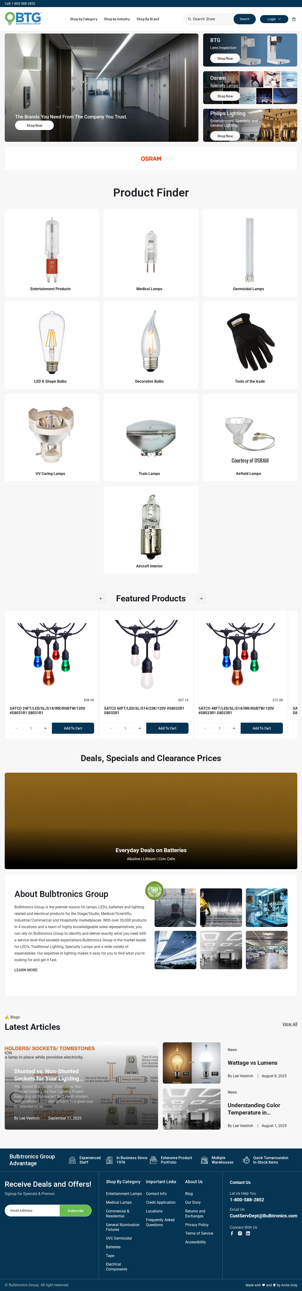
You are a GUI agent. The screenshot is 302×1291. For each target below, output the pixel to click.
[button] (83, 19)
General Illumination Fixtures (122, 1227)
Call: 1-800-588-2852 (20, 3)
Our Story (193, 1202)
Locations (154, 1211)
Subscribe (76, 1211)
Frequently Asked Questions (160, 1222)
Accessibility (195, 1242)
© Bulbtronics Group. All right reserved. (37, 1285)
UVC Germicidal (119, 1238)
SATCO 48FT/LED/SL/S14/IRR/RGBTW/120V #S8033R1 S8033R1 (236, 710)
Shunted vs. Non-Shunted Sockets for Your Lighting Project (46, 1075)
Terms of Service (199, 1233)
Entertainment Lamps (124, 1193)
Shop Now (34, 125)
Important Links (161, 1181)
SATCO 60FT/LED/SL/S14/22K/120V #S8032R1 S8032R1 (144, 710)
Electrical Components (116, 1266)
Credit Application (161, 1202)
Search (244, 19)
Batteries (113, 1247)
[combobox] (220, 19)
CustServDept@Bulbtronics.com (263, 1216)
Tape (110, 1255)
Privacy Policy (197, 1225)
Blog (189, 1193)
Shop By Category (123, 1181)
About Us (194, 1181)
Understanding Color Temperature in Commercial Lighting (254, 1109)
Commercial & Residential (117, 1213)
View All (289, 1024)
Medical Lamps (119, 1202)
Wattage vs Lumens (252, 1063)
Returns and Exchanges (195, 1213)
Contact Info (156, 1193)
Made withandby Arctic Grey (271, 1285)
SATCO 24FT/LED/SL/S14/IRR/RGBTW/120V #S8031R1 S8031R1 (47, 710)
